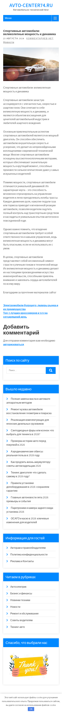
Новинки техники (20, 600)
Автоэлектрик (18, 586)
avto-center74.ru (31, 5)
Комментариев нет (40, 38)
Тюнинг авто (17, 627)
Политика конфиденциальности (29, 554)
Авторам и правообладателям (28, 548)
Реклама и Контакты (22, 561)
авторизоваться (13, 344)
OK (31, 709)
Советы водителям (21, 620)
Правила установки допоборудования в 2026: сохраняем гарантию (27, 486)
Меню (8, 18)
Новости (8, 42)
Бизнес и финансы (21, 593)
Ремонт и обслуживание (24, 613)
